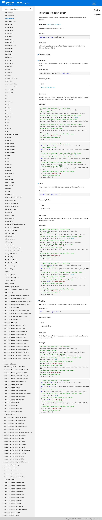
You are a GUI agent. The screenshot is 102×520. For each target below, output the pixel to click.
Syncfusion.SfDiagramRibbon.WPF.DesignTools (17, 301)
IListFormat (8, 36)
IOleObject (8, 57)
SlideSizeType (9, 242)
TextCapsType (9, 257)
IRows (7, 99)
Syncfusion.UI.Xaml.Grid (11, 468)
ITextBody (8, 164)
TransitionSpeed (10, 281)
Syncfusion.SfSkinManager (12, 307)
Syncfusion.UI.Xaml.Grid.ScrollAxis (14, 497)
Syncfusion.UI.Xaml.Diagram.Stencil (14, 447)
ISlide (7, 126)
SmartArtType (9, 245)
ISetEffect (8, 117)
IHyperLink (8, 24)
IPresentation (9, 81)
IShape (7, 120)
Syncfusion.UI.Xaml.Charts (11, 402)
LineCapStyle (9, 179)
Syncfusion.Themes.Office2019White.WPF (16, 370)
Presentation (9, 221)
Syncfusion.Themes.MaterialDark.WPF (15, 337)
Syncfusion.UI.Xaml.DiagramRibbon (14, 459)
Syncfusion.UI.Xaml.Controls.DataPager (15, 426)
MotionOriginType (10, 200)
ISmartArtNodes (10, 146)
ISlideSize (8, 138)
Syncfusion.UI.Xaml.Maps (11, 515)
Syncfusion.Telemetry (10, 322)
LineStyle (8, 188)
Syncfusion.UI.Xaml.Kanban (12, 512)
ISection (7, 105)
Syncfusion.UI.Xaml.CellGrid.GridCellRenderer (17, 393)
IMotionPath (9, 51)
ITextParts (8, 170)
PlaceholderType (10, 218)
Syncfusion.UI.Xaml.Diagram (12, 429)
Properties (97, 15)
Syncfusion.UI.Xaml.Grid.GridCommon (15, 488)
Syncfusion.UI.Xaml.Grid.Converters (14, 486)
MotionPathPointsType (12, 206)
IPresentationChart (11, 84)
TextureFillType (9, 269)
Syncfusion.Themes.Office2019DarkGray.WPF (17, 355)
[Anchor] (38, 54)
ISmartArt (8, 141)
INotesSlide (8, 54)
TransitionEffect (10, 275)
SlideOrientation (10, 239)
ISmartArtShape (10, 149)
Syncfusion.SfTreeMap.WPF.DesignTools (15, 316)
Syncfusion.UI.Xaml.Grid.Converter (14, 483)
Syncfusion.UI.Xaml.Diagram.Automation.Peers (18, 432)
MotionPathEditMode (11, 203)
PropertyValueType (11, 230)
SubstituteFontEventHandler (14, 251)
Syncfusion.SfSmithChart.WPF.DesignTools (16, 310)
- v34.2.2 (26, 3)
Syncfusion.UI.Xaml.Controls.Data (14, 423)
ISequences (8, 114)
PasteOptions (9, 212)
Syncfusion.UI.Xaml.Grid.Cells (12, 474)
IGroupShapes (9, 15)
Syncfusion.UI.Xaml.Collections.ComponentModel (13, 413)
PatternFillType (9, 215)
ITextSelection (9, 173)
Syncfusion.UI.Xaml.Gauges (12, 465)
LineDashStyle (9, 182)
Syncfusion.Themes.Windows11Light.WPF (16, 379)
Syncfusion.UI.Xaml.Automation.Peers (15, 382)
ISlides (7, 132)
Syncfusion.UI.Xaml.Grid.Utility (13, 500)
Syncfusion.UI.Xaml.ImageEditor (13, 506)
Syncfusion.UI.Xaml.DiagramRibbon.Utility (16, 462)
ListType (7, 191)
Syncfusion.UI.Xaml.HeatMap (12, 503)
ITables (7, 161)
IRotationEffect (9, 93)
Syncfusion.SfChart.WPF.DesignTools (15, 298)
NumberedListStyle (11, 209)
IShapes (7, 123)
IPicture (7, 69)
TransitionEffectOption (12, 278)
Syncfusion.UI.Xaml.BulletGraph (13, 385)
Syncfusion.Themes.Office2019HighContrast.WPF (17, 359)
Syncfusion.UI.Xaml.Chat (11, 405)
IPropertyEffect (9, 90)
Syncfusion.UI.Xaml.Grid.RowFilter (14, 494)
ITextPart (8, 167)
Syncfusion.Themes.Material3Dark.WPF (15, 331)
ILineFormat (9, 33)
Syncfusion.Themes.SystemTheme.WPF (15, 373)
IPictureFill (8, 72)
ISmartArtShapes (10, 152)
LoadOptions (9, 194)
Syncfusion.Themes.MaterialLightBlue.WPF (16, 346)
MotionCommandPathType (13, 197)
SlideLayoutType (10, 236)
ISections (8, 108)
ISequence (8, 111)
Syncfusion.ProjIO (9, 293)
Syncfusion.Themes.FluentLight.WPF (14, 328)
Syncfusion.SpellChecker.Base (12, 319)
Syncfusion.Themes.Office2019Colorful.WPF (17, 352)
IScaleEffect (8, 102)
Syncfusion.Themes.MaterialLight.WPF (15, 343)
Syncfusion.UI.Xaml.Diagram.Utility (14, 456)
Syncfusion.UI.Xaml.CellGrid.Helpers (14, 396)
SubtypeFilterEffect (11, 254)
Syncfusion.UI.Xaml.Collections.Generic (15, 417)
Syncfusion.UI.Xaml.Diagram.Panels (14, 441)
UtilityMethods (9, 284)
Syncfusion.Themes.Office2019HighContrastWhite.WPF (14, 365)
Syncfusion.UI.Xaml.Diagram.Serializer (15, 444)
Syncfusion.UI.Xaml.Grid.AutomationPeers (16, 471)
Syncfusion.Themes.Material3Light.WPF (15, 334)
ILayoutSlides (9, 30)
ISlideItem (8, 129)
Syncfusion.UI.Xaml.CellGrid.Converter (15, 391)
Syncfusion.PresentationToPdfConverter (16, 290)
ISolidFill (7, 155)
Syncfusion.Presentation (53, 24)
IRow (6, 96)
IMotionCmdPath (10, 45)
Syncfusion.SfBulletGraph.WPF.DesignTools (16, 296)
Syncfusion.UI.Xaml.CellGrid (12, 388)
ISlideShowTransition (11, 135)
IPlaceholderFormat (11, 78)
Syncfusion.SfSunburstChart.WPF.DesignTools (17, 313)
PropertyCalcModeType (12, 227)
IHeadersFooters (10, 21)
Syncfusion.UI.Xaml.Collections (13, 408)
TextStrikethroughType (12, 263)
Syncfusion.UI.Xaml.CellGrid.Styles (14, 399)
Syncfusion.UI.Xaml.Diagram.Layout (14, 438)
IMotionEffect (9, 48)
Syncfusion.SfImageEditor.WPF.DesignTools (16, 304)
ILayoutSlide (9, 27)
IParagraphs (9, 63)
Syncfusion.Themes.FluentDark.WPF (14, 325)
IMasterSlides (9, 42)
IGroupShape (9, 12)
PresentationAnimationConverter (15, 224)
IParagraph (8, 60)
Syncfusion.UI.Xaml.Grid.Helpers (13, 491)
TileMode (8, 272)
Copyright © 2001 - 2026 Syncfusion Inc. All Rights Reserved (82, 519)
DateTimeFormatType (48, 87)
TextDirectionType (10, 260)
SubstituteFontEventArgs (12, 248)
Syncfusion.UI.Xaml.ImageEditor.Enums (15, 509)
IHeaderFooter (9, 18)
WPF (19, 2)
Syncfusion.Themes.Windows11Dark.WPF (16, 376)
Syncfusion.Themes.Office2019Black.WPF (16, 349)
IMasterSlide (9, 39)
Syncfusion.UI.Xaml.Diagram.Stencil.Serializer (17, 450)
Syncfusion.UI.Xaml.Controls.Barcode (15, 420)
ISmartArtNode (9, 143)
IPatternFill (8, 66)
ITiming (7, 176)
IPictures (8, 75)
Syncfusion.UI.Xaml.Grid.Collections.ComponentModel (14, 478)
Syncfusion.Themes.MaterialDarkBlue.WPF (16, 340)
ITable (7, 158)
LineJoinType (9, 185)
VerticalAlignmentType (12, 287)
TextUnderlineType (11, 266)
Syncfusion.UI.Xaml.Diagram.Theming (15, 453)
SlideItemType (9, 233)
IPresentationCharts (11, 87)
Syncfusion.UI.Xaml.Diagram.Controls (15, 435)
